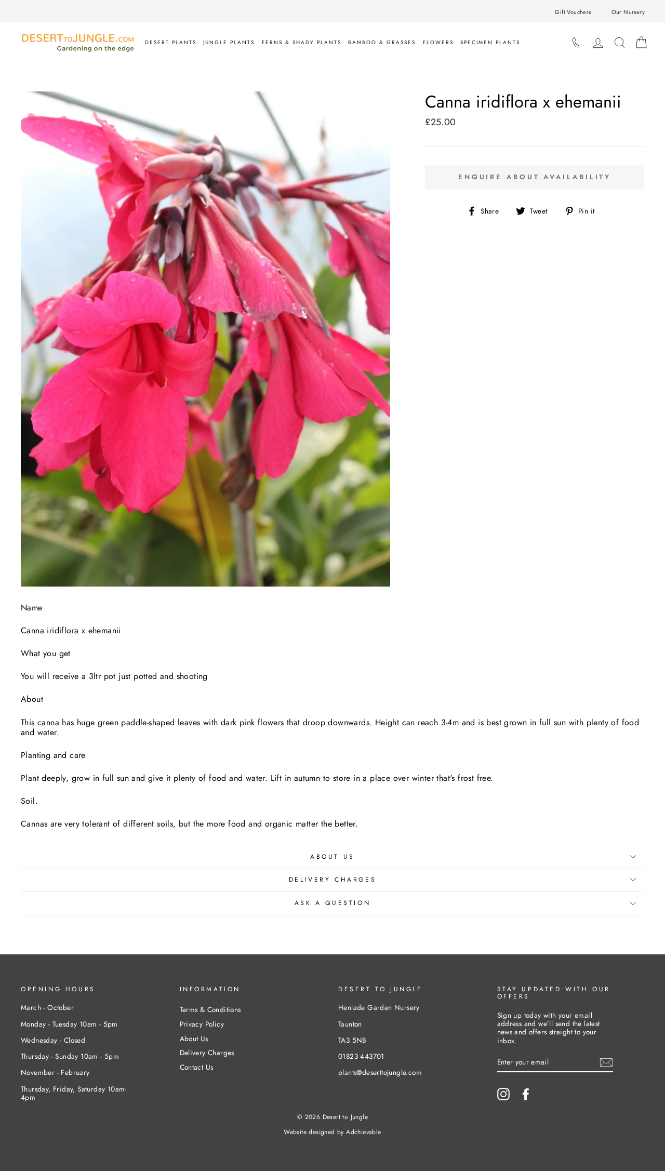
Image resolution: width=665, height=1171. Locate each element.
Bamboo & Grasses (382, 42)
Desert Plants (170, 42)
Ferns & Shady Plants (301, 42)
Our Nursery (628, 12)
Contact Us (197, 1067)
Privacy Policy (202, 1024)
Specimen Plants (490, 42)
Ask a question (332, 903)
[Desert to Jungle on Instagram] (503, 1094)
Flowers (438, 42)
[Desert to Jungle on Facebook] (526, 1094)
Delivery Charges (333, 879)
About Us (332, 856)
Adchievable (363, 1132)
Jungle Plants (229, 42)
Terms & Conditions (210, 1009)
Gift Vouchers (573, 12)
